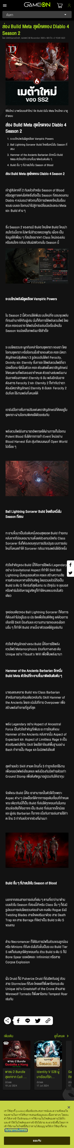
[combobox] (37, 14)
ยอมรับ (37, 1140)
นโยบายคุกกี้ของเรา (16, 1130)
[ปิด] (69, 1107)
